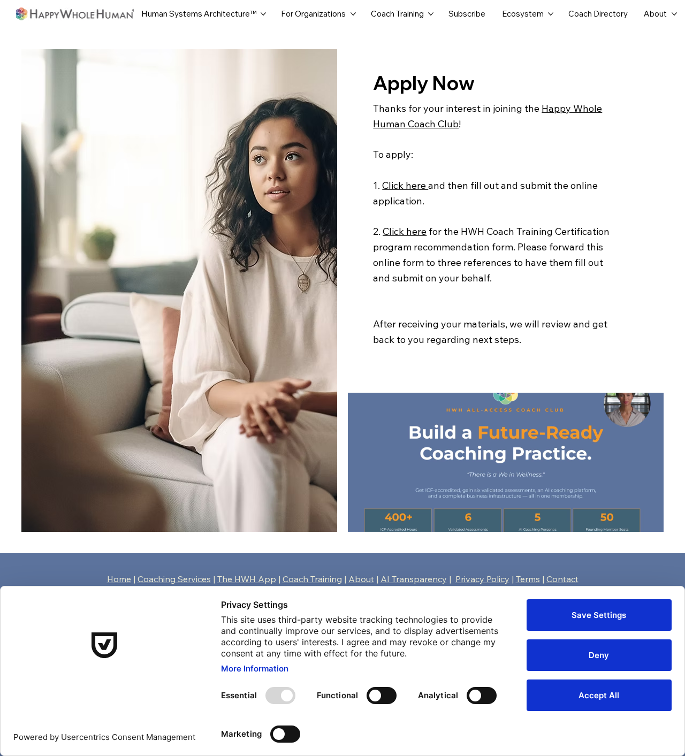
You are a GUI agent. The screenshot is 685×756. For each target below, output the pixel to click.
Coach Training (312, 579)
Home (119, 579)
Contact (562, 579)
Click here (405, 185)
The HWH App (246, 579)
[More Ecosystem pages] (550, 14)
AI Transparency (413, 579)
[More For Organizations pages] (353, 14)
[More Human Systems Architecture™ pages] (263, 14)
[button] (645, 519)
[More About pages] (674, 14)
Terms (528, 579)
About (361, 579)
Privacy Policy (482, 579)
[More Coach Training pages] (430, 14)
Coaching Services (174, 579)
